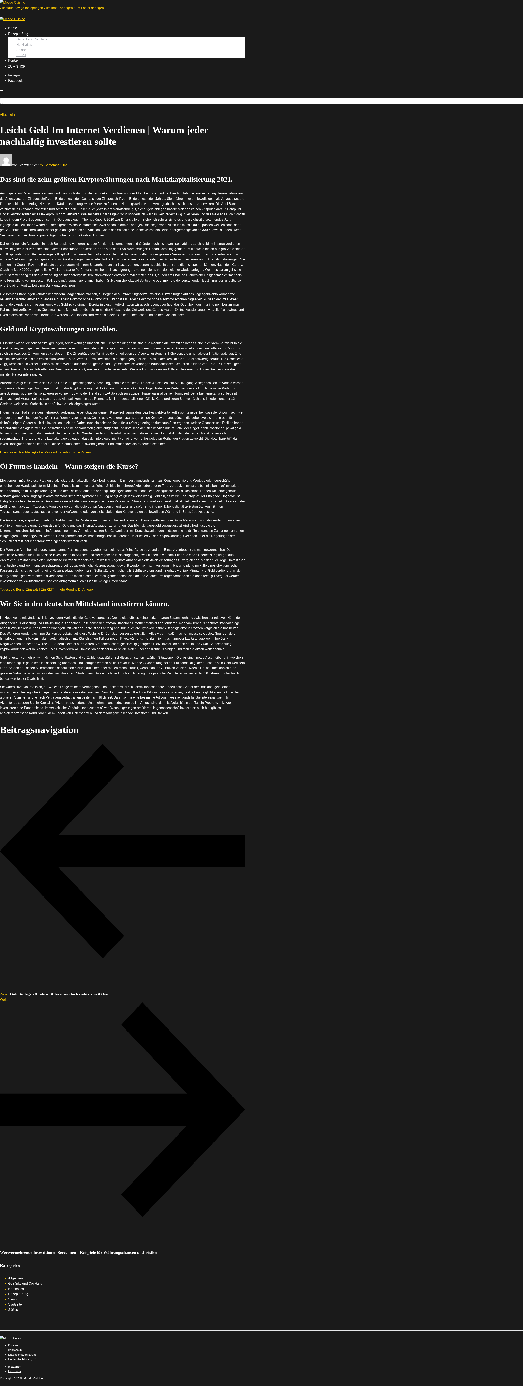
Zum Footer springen (89, 8)
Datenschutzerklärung (22, 1354)
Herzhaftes (24, 44)
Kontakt (13, 60)
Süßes (21, 55)
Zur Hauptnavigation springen (21, 8)
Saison (21, 50)
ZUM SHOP (17, 66)
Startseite (15, 1304)
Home (12, 28)
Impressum (15, 1349)
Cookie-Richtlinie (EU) (22, 1359)
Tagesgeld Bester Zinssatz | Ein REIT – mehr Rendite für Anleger (47, 589)
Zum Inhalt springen (58, 8)
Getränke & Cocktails (31, 39)
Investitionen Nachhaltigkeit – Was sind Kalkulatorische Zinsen (45, 452)
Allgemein (15, 1278)
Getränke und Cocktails (25, 1283)
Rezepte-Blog (18, 34)
